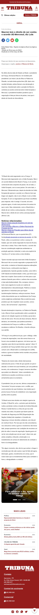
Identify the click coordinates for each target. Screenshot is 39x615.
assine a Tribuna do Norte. (25, 64)
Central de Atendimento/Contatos (20, 2)
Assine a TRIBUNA (30, 15)
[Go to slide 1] (15, 499)
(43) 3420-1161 (10, 592)
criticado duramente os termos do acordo (18, 237)
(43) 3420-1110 (10, 601)
